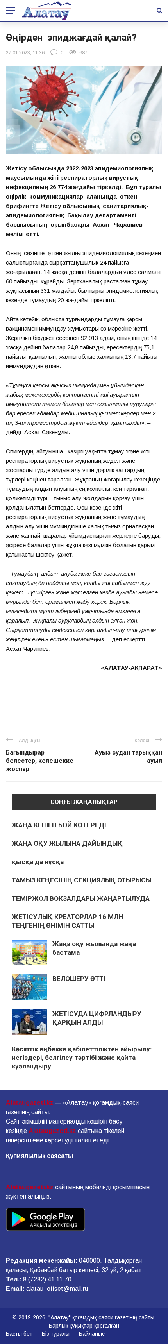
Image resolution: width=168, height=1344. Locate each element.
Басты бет (19, 1334)
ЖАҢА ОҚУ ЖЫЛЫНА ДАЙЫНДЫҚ (67, 843)
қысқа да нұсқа (38, 862)
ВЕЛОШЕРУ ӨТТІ (78, 978)
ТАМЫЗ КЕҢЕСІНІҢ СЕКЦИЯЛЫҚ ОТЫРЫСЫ (81, 880)
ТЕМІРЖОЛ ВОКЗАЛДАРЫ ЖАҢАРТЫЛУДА (81, 898)
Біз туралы (56, 1334)
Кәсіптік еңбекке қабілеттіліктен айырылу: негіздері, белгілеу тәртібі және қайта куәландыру (82, 1057)
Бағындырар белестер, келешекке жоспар (39, 761)
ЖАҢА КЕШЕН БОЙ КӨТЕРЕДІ (59, 825)
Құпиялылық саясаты (39, 1156)
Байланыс (92, 1334)
